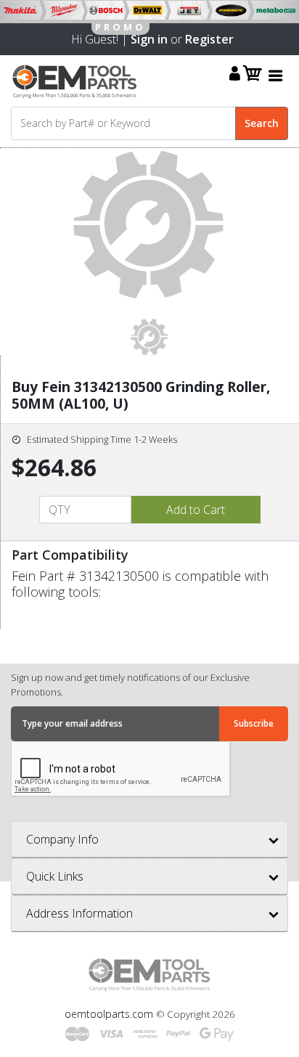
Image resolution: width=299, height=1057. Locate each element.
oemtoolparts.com (110, 1014)
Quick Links (54, 876)
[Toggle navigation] (275, 75)
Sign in (149, 39)
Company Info (62, 839)
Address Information (79, 913)
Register (209, 39)
